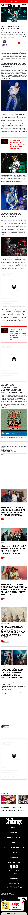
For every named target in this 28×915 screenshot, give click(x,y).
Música (12, 42)
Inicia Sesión (24, 4)
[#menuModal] (2, 5)
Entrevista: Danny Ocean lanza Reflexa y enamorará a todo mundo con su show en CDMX (14, 589)
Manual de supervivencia (14, 847)
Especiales (14, 857)
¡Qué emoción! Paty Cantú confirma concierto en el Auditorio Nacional (13, 674)
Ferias (2, 804)
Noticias (19, 804)
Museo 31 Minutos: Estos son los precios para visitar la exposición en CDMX (13, 632)
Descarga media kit (14, 871)
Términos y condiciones (14, 881)
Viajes (14, 852)
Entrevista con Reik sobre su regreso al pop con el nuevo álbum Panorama (13, 511)
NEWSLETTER (7, 4)
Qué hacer (14, 833)
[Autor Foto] (5, 41)
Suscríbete (14, 873)
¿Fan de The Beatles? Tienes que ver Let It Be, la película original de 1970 (13, 550)
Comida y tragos (14, 837)
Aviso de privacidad (14, 883)
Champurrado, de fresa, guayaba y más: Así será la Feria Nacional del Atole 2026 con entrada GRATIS (8, 808)
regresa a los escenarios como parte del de (18, 144)
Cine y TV (14, 842)
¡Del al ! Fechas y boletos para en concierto (18, 334)
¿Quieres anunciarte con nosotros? (14, 876)
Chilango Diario (14, 862)
